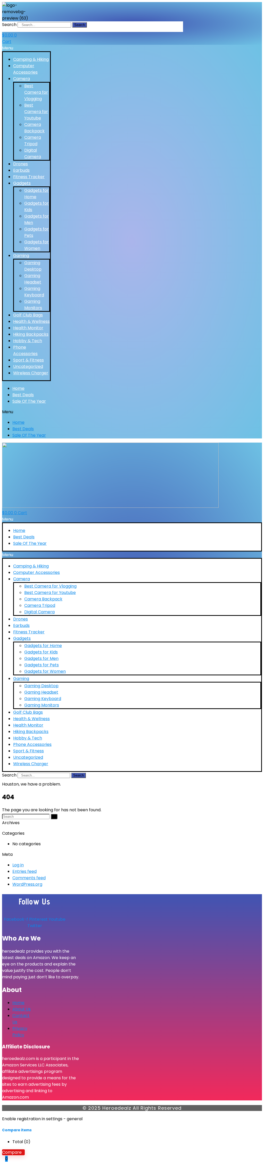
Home (18, 388)
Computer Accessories (36, 572)
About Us (21, 1009)
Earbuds (21, 170)
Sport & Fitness (28, 360)
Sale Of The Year (29, 401)
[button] (26, 48)
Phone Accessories (32, 744)
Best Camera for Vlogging (36, 92)
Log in (18, 865)
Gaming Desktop (41, 686)
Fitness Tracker (29, 177)
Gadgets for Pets (41, 665)
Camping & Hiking (31, 59)
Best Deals (23, 395)
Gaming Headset (41, 692)
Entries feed (24, 871)
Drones (20, 164)
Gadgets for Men (41, 658)
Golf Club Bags (28, 315)
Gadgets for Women (45, 671)
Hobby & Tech (27, 341)
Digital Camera (39, 612)
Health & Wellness (31, 321)
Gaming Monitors (41, 705)
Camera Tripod (39, 605)
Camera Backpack (43, 599)
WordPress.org (27, 884)
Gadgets (22, 183)
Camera (21, 79)
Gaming (21, 255)
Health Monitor (28, 328)
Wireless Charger (30, 373)
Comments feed (29, 878)
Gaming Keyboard (42, 699)
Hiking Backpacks (30, 334)
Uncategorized (28, 366)
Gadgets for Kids (41, 652)
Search (9, 25)
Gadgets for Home (43, 646)
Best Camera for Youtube (36, 111)
